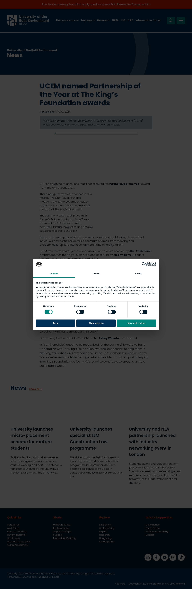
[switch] (80, 312)
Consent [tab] (54, 273)
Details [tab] (96, 273)
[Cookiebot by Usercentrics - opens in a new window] (144, 264)
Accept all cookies (136, 323)
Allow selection (96, 323)
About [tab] (138, 273)
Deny (55, 323)
